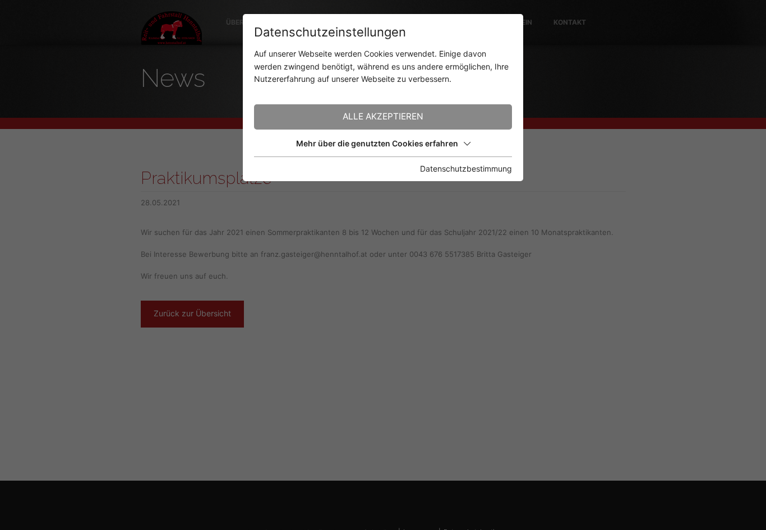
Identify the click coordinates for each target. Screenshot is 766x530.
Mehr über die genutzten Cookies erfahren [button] (377, 143)
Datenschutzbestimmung (466, 168)
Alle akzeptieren (383, 116)
